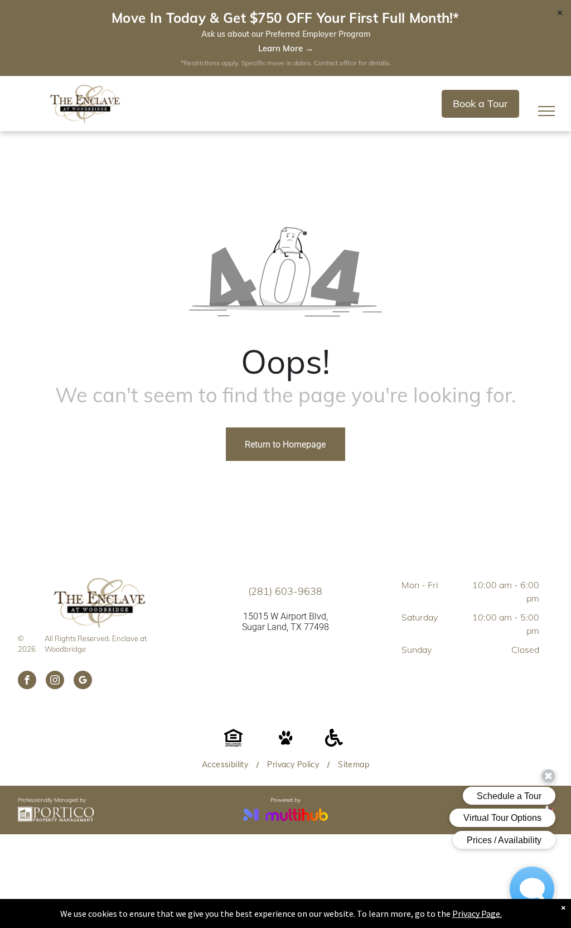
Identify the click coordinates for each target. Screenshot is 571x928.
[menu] (546, 111)
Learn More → (285, 48)
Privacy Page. (477, 913)
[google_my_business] (83, 681)
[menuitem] (226, 765)
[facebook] (27, 681)
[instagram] (55, 681)
